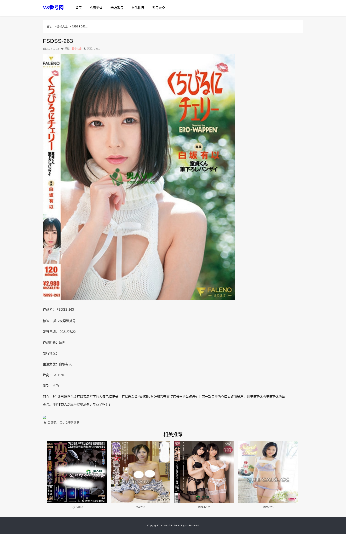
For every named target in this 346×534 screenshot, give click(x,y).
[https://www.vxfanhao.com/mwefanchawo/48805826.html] (77, 472)
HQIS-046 (76, 507)
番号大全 (158, 8)
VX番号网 (53, 7)
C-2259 (140, 507)
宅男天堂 (96, 8)
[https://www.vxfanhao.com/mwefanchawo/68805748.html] (204, 472)
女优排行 (137, 8)
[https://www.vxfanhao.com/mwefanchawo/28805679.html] (268, 472)
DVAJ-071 (204, 507)
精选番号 (117, 8)
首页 (78, 8)
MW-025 (268, 507)
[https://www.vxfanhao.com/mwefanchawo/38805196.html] (141, 472)
